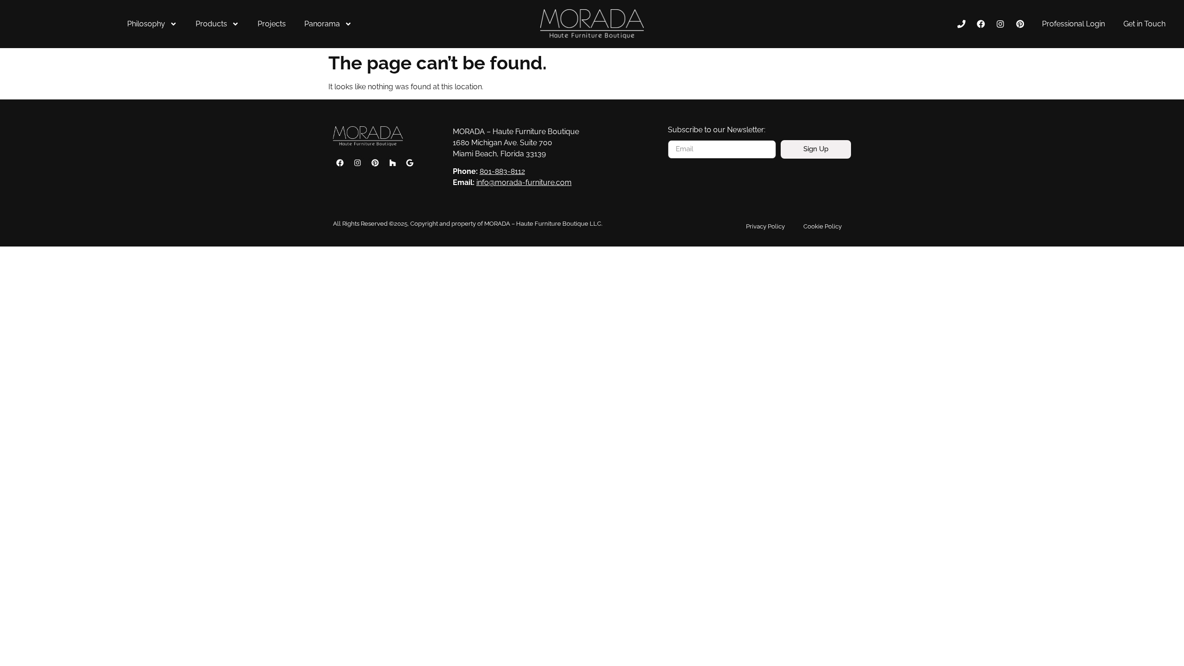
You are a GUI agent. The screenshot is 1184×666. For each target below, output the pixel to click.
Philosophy (146, 23)
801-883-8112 (502, 171)
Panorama (322, 23)
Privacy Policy (765, 226)
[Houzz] (392, 162)
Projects (272, 23)
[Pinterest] (1020, 24)
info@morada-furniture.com (524, 182)
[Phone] (961, 24)
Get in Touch (1144, 23)
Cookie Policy (822, 226)
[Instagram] (1001, 24)
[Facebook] (981, 24)
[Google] (409, 162)
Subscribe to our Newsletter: (716, 130)
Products (211, 23)
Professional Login (1073, 23)
